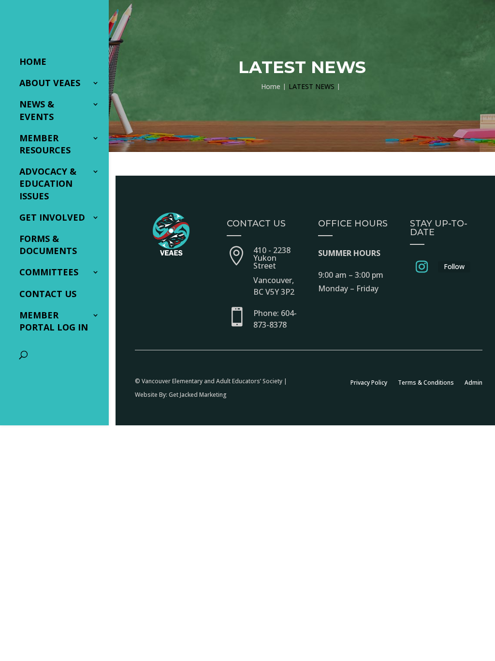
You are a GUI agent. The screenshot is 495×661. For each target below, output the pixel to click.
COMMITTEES (48, 272)
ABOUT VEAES (49, 83)
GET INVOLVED (52, 217)
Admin (473, 382)
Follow (454, 266)
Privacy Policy (368, 382)
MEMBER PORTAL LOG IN (53, 321)
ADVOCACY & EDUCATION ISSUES (47, 183)
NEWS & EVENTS (36, 110)
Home (32, 61)
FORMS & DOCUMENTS (48, 244)
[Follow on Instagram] (422, 267)
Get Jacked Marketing (198, 395)
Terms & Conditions (426, 382)
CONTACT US (47, 294)
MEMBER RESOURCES (45, 144)
